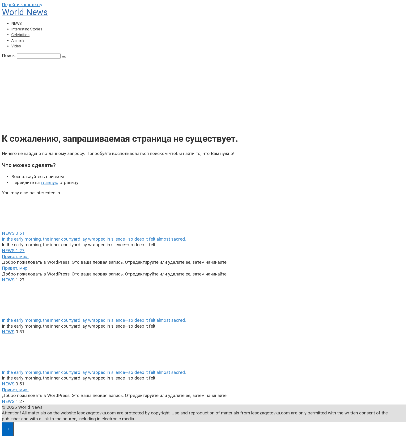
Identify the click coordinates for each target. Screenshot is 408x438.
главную (49, 182)
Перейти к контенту (22, 4)
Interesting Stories (26, 29)
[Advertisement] (204, 94)
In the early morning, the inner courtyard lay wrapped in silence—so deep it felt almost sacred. (94, 239)
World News (25, 12)
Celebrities (20, 35)
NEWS (16, 23)
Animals (18, 40)
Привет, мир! (15, 256)
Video (16, 46)
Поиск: (9, 55)
